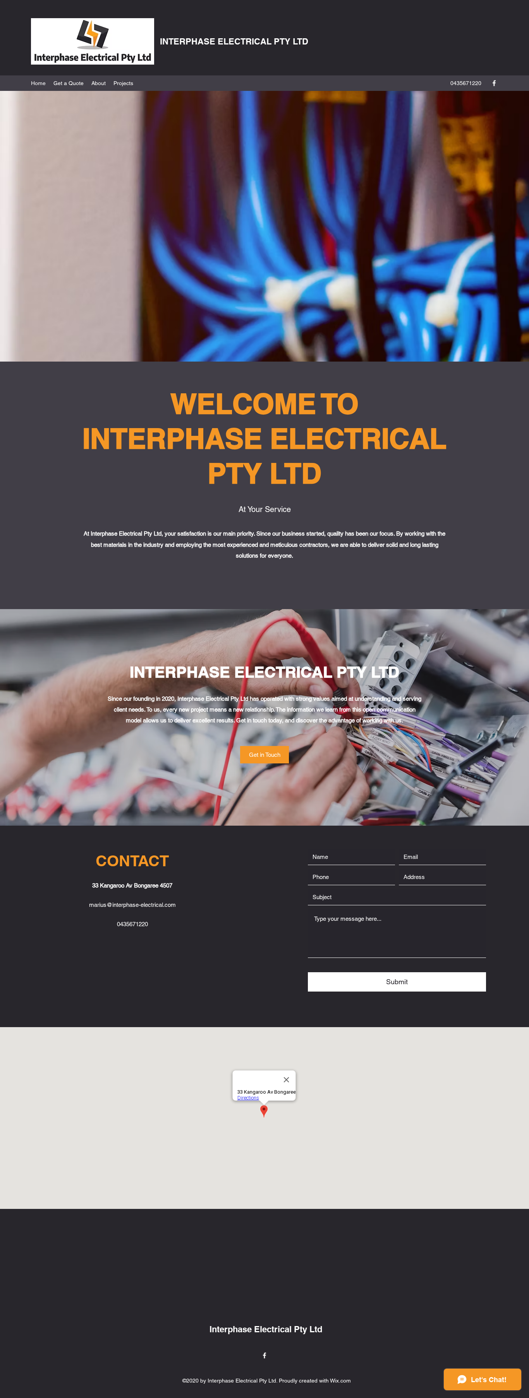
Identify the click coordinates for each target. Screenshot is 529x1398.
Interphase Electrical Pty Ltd (266, 1329)
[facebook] (494, 83)
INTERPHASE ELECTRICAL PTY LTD (234, 41)
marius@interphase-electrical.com (132, 904)
